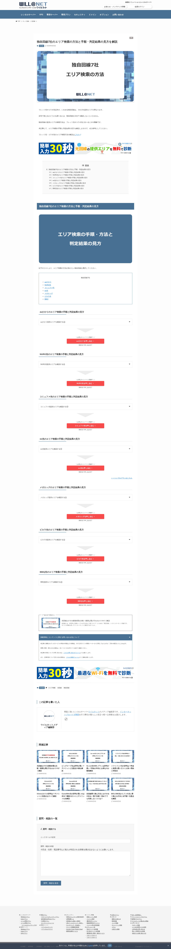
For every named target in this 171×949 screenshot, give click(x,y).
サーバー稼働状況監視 (72, 927)
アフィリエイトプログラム (139, 917)
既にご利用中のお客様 (138, 931)
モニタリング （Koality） (73, 925)
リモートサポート (92, 937)
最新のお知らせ (116, 919)
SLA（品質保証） (137, 915)
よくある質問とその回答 (139, 927)
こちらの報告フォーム (72, 657)
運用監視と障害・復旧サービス (96, 933)
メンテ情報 (115, 923)
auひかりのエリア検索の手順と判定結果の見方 (69, 172)
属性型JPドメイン (92, 921)
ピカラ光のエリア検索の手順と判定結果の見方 (68, 186)
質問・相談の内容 (47, 846)
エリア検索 (51, 688)
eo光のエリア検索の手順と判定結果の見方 (67, 180)
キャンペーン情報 (117, 925)
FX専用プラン (45, 921)
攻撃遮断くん (70, 919)
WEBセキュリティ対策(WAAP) (75, 917)
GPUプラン (24, 933)
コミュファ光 (49, 288)
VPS (41, 15)
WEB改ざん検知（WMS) (73, 921)
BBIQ (46, 299)
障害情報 (114, 921)
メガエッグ (49, 293)
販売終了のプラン (137, 919)
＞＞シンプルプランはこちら (121, 478)
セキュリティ (79, 15)
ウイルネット (93, 712)
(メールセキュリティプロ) (29, 925)
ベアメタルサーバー (47, 927)
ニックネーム (48, 837)
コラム (114, 927)
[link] (66, 719)
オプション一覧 (90, 927)
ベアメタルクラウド (47, 929)
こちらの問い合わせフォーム (72, 652)
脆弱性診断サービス (72, 931)
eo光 (46, 291)
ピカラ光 (48, 296)
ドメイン (92, 15)
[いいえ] (168, 945)
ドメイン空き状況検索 (93, 925)
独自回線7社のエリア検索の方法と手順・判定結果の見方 (70, 169)
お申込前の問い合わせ (138, 929)
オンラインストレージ (47, 923)
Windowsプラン (25, 917)
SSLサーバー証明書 (92, 929)
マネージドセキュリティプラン (50, 917)
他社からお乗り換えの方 (139, 933)
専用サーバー (52, 15)
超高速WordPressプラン (48, 919)
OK (110, 945)
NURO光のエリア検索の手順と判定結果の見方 (68, 175)
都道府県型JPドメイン (93, 923)
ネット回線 (26, 21)
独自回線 (66, 688)
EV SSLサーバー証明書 (93, 931)
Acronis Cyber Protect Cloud (74, 929)
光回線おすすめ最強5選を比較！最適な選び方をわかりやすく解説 (86, 621)
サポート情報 (136, 925)
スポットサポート (92, 935)
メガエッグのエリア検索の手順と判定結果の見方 (69, 183)
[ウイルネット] (33, 5)
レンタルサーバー (28, 15)
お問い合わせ (118, 15)
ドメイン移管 (90, 919)
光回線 (41, 45)
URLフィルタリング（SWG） (74, 923)
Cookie (90, 945)
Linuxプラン (24, 919)
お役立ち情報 (115, 929)
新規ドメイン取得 (92, 917)
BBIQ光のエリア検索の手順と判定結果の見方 (68, 188)
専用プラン (66, 15)
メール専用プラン (26, 921)
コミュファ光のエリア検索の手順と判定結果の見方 (70, 177)
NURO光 (48, 285)
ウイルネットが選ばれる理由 (140, 921)
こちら (77, 135)
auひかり (48, 282)
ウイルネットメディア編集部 (49, 726)
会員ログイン (139, 7)
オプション (104, 15)
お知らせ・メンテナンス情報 (114, 7)
